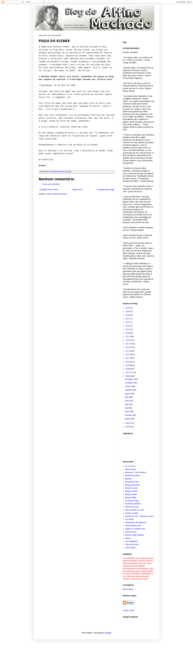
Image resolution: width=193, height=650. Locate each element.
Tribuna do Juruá (132, 544)
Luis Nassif (129, 519)
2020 (128, 326)
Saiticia (128, 538)
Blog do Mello (130, 497)
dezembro (129, 379)
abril (127, 408)
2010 (128, 362)
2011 (128, 358)
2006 (128, 376)
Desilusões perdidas (133, 504)
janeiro (128, 419)
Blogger (108, 633)
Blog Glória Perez (132, 482)
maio (127, 404)
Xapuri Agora (130, 548)
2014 (128, 347)
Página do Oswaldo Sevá (135, 529)
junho (127, 401)
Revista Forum (131, 532)
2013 (128, 351)
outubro (128, 386)
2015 (128, 344)
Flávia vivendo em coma (134, 510)
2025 (128, 311)
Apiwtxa (128, 479)
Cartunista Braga (132, 501)
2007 (128, 372)
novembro (129, 383)
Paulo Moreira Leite (133, 526)
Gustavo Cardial (131, 513)
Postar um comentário (51, 184)
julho (127, 397)
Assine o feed (128, 610)
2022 (128, 319)
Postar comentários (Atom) (56, 194)
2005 (128, 423)
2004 (128, 427)
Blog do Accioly (131, 488)
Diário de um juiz (132, 507)
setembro (129, 390)
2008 (128, 369)
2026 (128, 308)
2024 (128, 315)
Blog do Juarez (131, 494)
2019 (128, 329)
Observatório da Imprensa (135, 522)
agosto (128, 394)
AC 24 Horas (130, 466)
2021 (128, 322)
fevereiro (129, 415)
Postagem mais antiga (105, 189)
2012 (128, 354)
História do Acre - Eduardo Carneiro (139, 516)
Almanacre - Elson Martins (135, 472)
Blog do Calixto (131, 491)
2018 (128, 333)
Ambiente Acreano (132, 475)
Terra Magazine (131, 541)
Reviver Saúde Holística (134, 535)
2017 (128, 336)
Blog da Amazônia (132, 485)
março (127, 411)
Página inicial (77, 189)
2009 (128, 365)
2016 (128, 340)
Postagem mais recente (48, 189)
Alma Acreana (130, 469)
